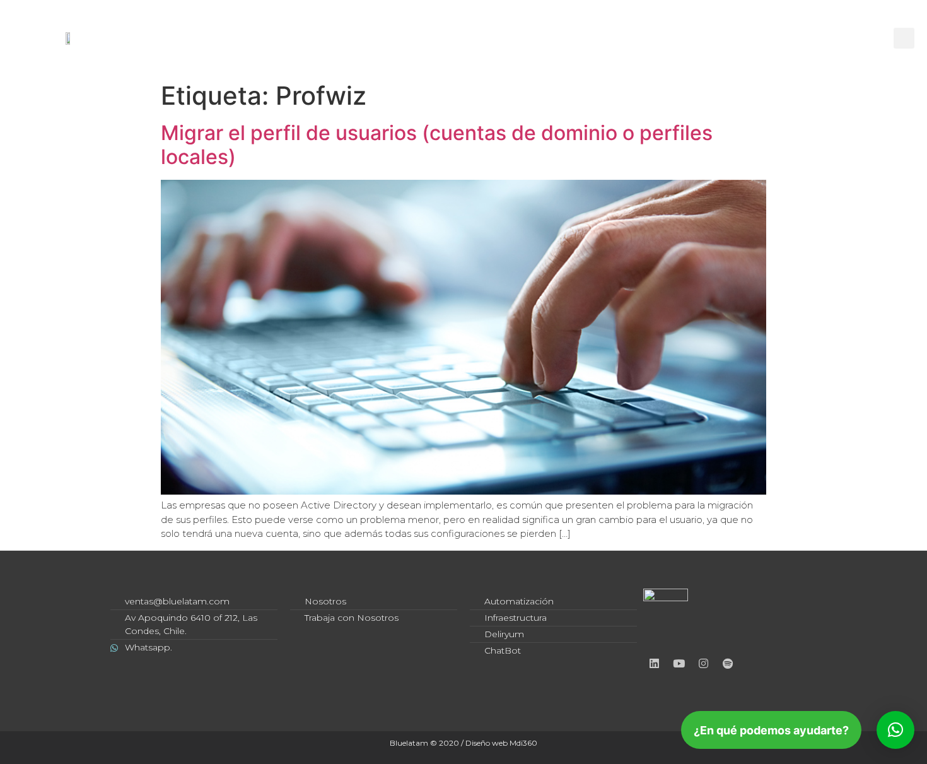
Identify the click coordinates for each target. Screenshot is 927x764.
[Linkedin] (408, 23)
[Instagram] (478, 23)
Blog (580, 53)
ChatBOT (514, 53)
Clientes (268, 53)
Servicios (423, 53)
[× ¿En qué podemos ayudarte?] (895, 730)
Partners (345, 53)
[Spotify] (512, 23)
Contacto (648, 53)
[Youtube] (443, 23)
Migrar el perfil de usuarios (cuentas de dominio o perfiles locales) (437, 144)
